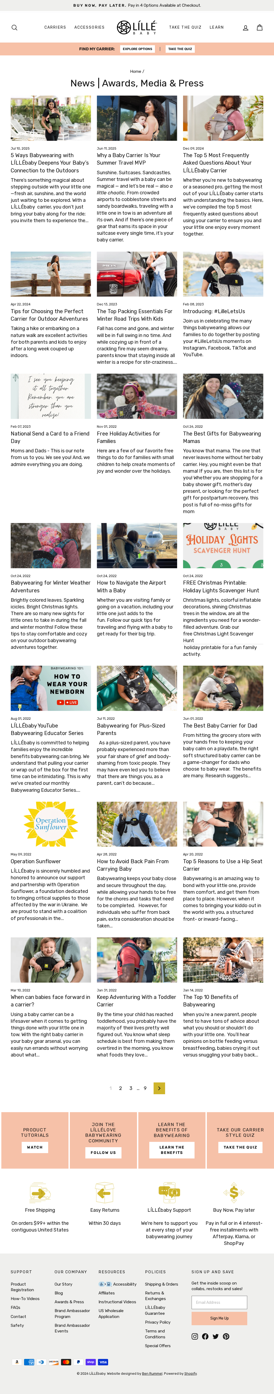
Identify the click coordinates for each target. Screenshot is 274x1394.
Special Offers (158, 1345)
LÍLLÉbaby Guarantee (155, 1310)
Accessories (89, 27)
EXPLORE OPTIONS (137, 49)
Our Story (63, 1284)
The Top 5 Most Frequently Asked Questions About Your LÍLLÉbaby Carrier (217, 162)
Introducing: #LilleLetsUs (214, 311)
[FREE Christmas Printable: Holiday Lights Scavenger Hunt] (223, 545)
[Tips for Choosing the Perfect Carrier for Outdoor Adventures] (51, 274)
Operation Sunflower (36, 861)
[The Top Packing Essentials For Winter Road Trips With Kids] (137, 274)
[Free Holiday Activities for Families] (137, 396)
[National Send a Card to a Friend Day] (51, 396)
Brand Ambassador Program (72, 1313)
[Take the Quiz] (240, 1140)
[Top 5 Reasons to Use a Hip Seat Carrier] (223, 824)
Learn (217, 27)
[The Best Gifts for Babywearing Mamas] (223, 396)
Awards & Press (69, 1302)
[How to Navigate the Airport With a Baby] (137, 545)
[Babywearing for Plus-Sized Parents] (137, 688)
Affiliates (106, 1293)
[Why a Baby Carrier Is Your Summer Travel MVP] (137, 118)
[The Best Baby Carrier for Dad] (223, 688)
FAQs (15, 1307)
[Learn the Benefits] (172, 1140)
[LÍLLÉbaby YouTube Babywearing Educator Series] (51, 688)
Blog (59, 1293)
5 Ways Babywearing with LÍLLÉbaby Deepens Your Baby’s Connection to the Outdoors (50, 162)
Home (135, 71)
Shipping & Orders (161, 1284)
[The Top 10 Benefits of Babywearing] (223, 960)
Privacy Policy (157, 1322)
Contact (18, 1316)
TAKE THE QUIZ (180, 49)
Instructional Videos (117, 1302)
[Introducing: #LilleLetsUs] (223, 274)
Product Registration (22, 1287)
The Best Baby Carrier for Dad (220, 725)
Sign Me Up (219, 1318)
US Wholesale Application (111, 1313)
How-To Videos (25, 1298)
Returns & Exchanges (155, 1296)
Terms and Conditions (155, 1334)
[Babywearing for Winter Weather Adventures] (51, 545)
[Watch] (34, 1140)
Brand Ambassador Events (72, 1328)
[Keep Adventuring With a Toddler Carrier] (137, 960)
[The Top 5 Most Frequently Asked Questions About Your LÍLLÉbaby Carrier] (223, 118)
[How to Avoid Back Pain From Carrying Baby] (137, 824)
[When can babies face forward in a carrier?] (51, 960)
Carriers (55, 27)
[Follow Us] (103, 1140)
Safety (17, 1325)
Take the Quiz (185, 27)
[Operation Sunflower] (51, 824)
